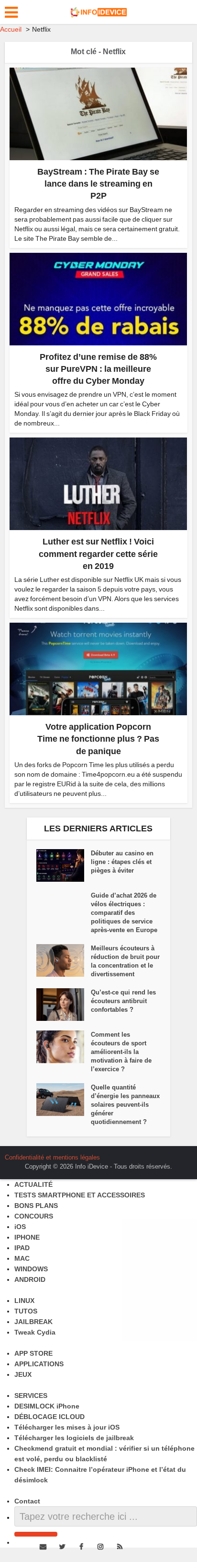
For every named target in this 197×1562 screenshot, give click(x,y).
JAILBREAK (33, 1321)
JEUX (23, 1374)
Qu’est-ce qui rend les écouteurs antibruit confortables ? (123, 1001)
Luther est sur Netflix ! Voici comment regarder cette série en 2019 (98, 553)
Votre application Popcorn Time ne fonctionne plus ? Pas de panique (98, 739)
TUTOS (25, 1311)
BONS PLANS (36, 1205)
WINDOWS (31, 1269)
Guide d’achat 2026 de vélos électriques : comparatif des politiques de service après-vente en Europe (124, 913)
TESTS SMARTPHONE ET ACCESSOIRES (79, 1195)
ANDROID (29, 1279)
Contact (27, 1501)
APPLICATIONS (39, 1364)
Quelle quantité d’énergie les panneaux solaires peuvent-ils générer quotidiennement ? (125, 1104)
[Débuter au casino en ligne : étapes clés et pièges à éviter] (63, 865)
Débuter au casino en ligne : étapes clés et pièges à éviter (122, 862)
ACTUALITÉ (33, 1184)
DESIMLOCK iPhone (46, 1406)
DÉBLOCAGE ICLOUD (49, 1416)
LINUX (24, 1300)
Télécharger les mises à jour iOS (67, 1427)
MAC (22, 1258)
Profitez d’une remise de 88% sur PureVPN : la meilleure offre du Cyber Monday (98, 369)
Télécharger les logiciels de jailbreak (74, 1438)
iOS (20, 1227)
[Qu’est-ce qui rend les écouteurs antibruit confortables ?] (63, 1004)
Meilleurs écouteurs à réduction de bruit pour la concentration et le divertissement (125, 961)
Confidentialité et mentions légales (52, 1157)
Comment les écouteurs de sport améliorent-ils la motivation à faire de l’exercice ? (121, 1052)
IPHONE (27, 1237)
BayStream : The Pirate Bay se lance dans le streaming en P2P (98, 184)
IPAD (22, 1248)
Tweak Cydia (34, 1332)
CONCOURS (33, 1216)
